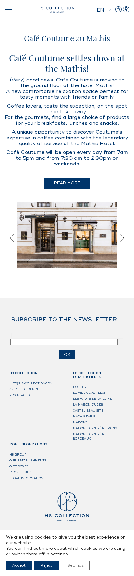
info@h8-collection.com (31, 383)
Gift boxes (18, 466)
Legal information (26, 478)
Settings (75, 565)
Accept (19, 565)
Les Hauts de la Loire (92, 399)
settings (59, 554)
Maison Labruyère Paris (95, 428)
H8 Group (17, 454)
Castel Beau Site (88, 410)
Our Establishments (27, 460)
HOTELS (79, 387)
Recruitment (21, 472)
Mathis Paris (84, 416)
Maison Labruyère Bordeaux (90, 437)
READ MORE (67, 183)
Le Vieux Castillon (90, 393)
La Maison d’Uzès (88, 405)
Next (119, 238)
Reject (46, 565)
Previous (14, 238)
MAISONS (80, 422)
